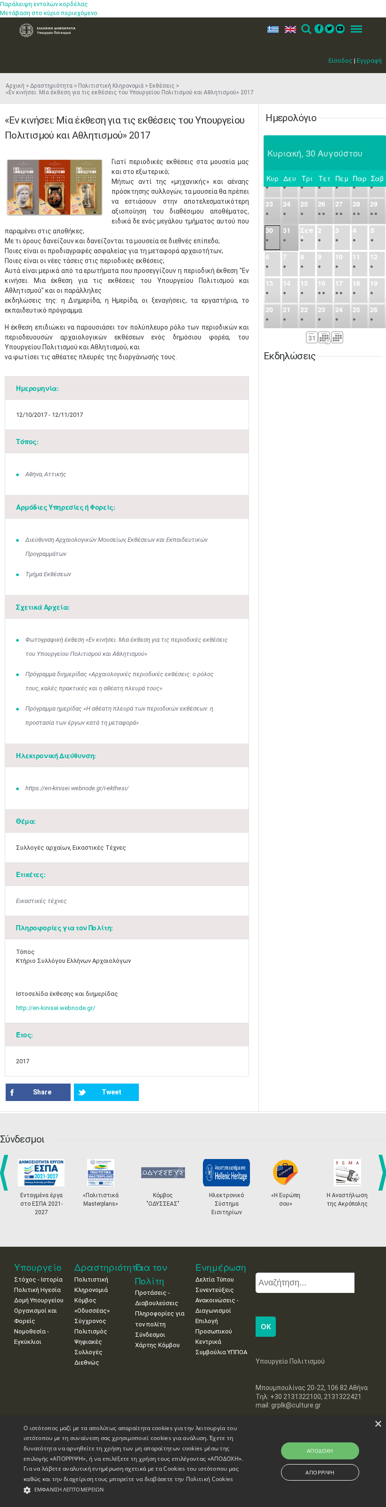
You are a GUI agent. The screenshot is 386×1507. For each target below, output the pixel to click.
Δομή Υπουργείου (39, 1300)
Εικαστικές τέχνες (41, 900)
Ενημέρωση (220, 1267)
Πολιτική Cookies (209, 1479)
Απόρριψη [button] (320, 1472)
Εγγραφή (369, 60)
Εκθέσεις (162, 86)
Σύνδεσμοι (150, 1334)
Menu (353, 29)
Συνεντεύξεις (214, 1289)
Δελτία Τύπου (214, 1279)
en (288, 29)
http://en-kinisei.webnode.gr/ (55, 1007)
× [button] (377, 1424)
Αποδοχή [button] (320, 1450)
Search (305, 29)
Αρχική (15, 86)
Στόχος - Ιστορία (38, 1279)
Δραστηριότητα (51, 86)
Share (42, 1092)
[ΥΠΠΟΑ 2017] (55, 187)
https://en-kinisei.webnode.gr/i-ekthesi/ (77, 788)
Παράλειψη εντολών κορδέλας (44, 4)
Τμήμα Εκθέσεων (48, 574)
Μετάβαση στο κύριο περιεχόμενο (48, 13)
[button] (134, 1490)
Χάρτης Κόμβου (157, 1345)
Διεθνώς (86, 1362)
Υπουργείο (38, 1267)
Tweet (111, 1092)
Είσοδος (341, 60)
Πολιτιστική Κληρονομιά (111, 86)
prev (6, 1173)
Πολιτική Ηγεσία (37, 1289)
